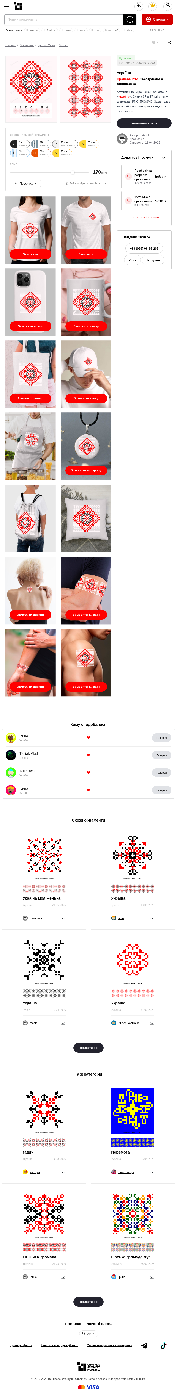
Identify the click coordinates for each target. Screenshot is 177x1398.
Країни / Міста (46, 45)
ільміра (33, 30)
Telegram (153, 260)
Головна (10, 45)
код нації (113, 30)
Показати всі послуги (144, 217)
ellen (129, 30)
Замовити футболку (30, 255)
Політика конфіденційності (59, 1345)
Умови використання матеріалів (109, 1345)
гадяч (28, 1152)
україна (90, 1333)
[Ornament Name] (18, 5)
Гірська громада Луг (130, 1257)
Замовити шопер (30, 398)
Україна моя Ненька (41, 898)
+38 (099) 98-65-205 (144, 248)
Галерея (161, 737)
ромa (67, 30)
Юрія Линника (136, 1379)
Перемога (120, 1152)
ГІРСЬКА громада (39, 1257)
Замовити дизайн (30, 614)
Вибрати (160, 176)
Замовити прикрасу (86, 470)
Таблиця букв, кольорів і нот (86, 183)
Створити (160, 19)
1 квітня (50, 30)
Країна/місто (127, 79)
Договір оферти (21, 1345)
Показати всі (88, 1047)
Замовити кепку (86, 398)
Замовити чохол (30, 326)
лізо (96, 30)
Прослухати (28, 183)
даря (82, 30)
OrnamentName (85, 1379)
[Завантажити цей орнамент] (63, 917)
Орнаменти (27, 45)
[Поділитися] (166, 42)
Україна (63, 45)
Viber (132, 260)
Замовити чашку (86, 326)
